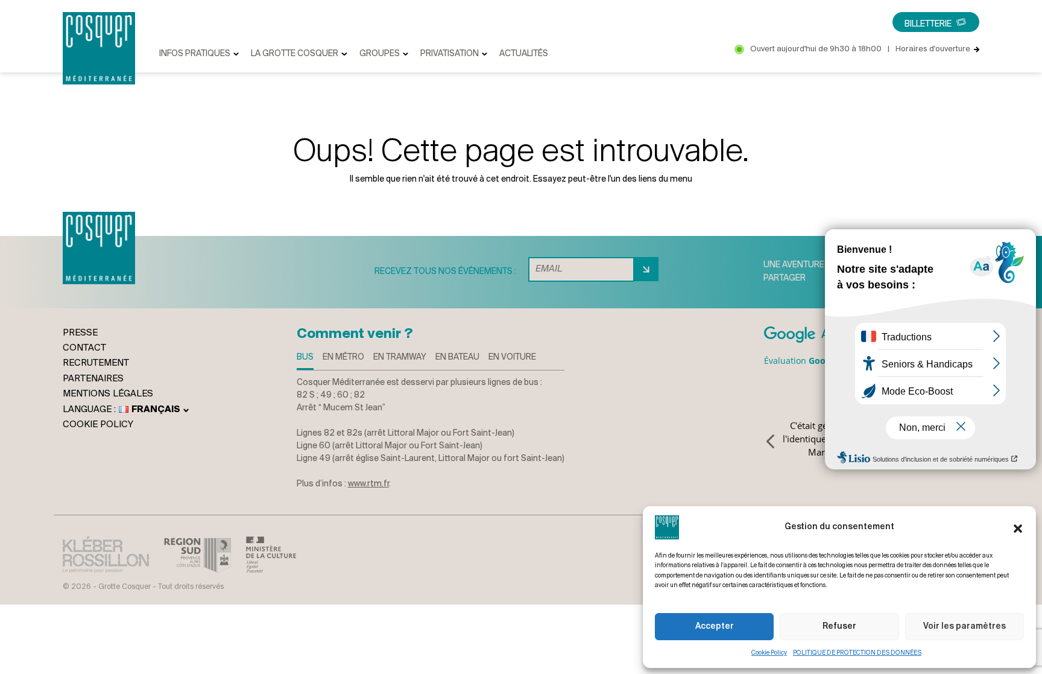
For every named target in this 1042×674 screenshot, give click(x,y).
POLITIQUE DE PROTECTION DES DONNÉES (857, 653)
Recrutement (96, 363)
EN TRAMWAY (399, 357)
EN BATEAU (457, 357)
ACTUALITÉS (523, 54)
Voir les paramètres (964, 626)
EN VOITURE (512, 357)
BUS (305, 357)
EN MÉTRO (343, 357)
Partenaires (93, 379)
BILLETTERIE (928, 24)
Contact (84, 348)
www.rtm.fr (368, 484)
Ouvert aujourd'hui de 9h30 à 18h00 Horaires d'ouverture (860, 49)
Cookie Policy (769, 653)
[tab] (305, 360)
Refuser (839, 626)
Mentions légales (108, 394)
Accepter (714, 626)
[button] (1018, 527)
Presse (80, 333)
